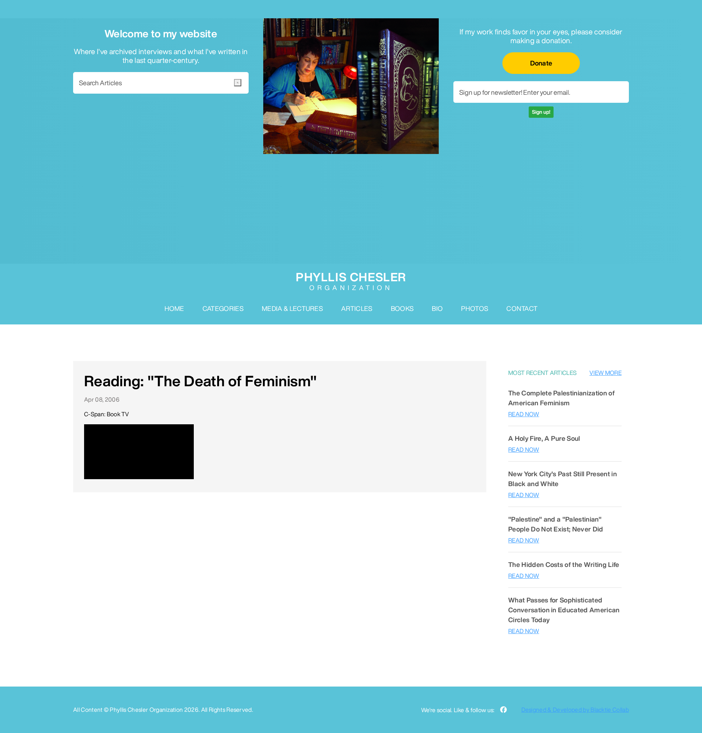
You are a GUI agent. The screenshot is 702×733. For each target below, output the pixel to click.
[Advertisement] (351, 209)
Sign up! (541, 111)
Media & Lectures (292, 308)
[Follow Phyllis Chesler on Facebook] (503, 710)
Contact (521, 308)
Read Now (523, 414)
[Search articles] (237, 82)
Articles (357, 308)
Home (174, 308)
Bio (437, 308)
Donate (541, 63)
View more (605, 373)
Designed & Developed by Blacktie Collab (575, 710)
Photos (474, 308)
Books (402, 308)
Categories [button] (223, 308)
